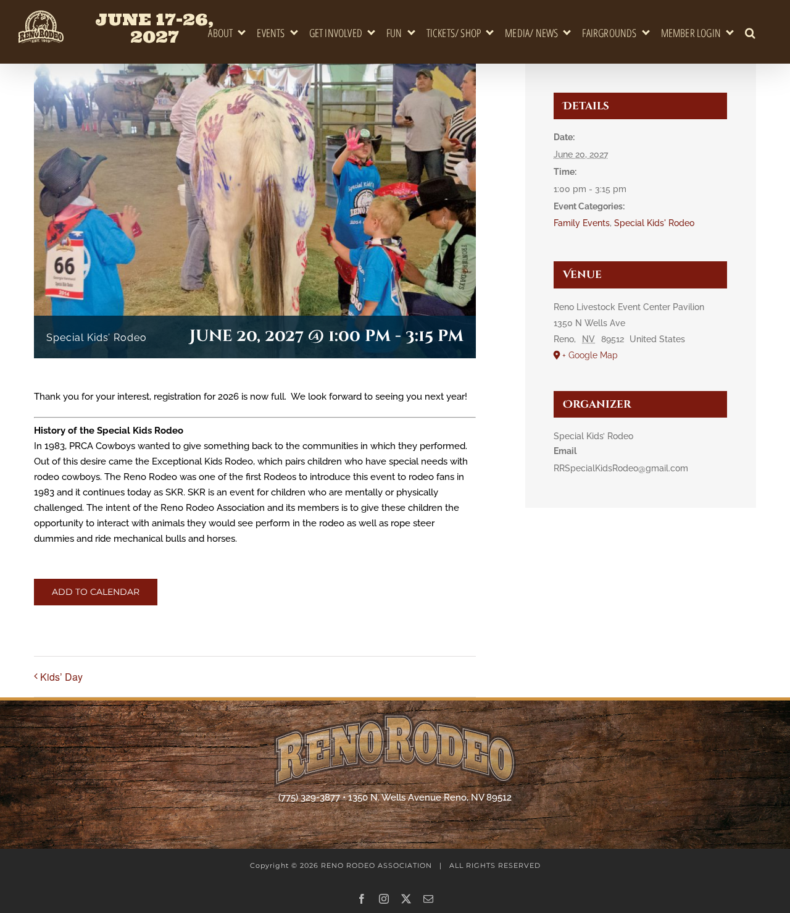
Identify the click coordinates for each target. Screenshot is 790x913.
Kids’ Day (61, 677)
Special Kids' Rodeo (654, 223)
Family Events (582, 223)
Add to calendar (95, 592)
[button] (750, 32)
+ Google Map (590, 355)
